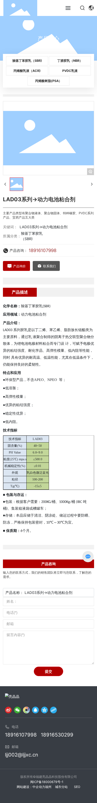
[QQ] (35, 709)
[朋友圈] (26, 709)
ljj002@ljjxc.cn (21, 755)
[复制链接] (53, 709)
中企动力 (38, 787)
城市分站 (61, 787)
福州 (48, 787)
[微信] (17, 709)
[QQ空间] (44, 709)
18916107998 (42, 250)
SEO (77, 787)
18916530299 (57, 735)
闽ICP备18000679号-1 (46, 782)
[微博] (8, 709)
